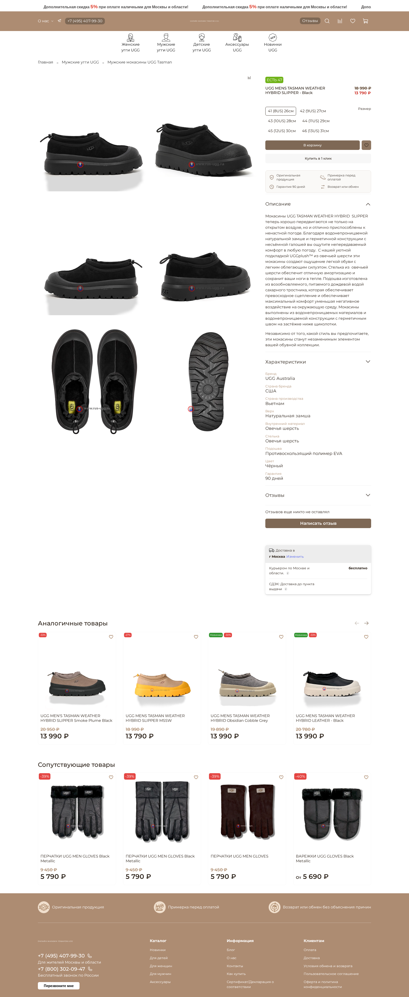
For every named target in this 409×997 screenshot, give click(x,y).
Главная (45, 62)
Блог (231, 950)
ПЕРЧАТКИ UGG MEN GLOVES (239, 856)
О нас (43, 21)
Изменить (295, 556)
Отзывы (310, 20)
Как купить (236, 974)
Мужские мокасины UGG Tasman (139, 62)
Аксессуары (160, 982)
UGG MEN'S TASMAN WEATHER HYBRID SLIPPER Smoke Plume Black (76, 718)
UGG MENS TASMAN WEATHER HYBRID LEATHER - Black (325, 718)
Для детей (159, 958)
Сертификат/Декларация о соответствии (250, 984)
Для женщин (161, 966)
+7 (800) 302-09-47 (61, 969)
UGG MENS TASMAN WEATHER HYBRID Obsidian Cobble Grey (240, 718)
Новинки (158, 950)
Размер (364, 109)
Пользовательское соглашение (331, 974)
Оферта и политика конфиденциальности (323, 984)
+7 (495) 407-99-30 (84, 21)
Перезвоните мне (59, 986)
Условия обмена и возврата (328, 966)
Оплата (310, 950)
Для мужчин (160, 974)
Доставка (312, 958)
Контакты (235, 966)
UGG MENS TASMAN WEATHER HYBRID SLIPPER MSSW (155, 718)
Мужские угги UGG (80, 62)
